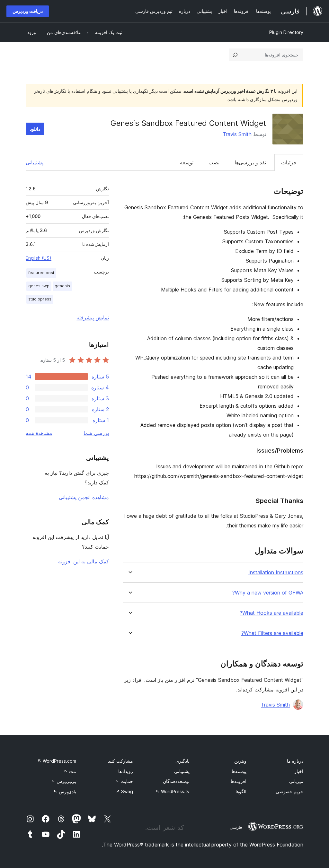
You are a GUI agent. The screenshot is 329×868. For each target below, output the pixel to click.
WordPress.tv (173, 791)
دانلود (35, 129)
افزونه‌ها (238, 781)
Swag (124, 791)
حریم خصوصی (289, 791)
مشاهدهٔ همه (39, 433)
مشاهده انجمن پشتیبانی (84, 497)
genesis (62, 285)
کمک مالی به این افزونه (83, 561)
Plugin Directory (286, 32)
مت (70, 771)
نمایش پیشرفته (92, 317)
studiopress (39, 299)
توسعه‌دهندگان (176, 781)
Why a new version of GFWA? (267, 593)
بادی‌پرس (64, 791)
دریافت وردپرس (28, 11)
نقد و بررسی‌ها (250, 162)
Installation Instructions (275, 572)
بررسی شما (96, 433)
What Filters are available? (272, 633)
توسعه (186, 162)
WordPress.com (56, 761)
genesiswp (38, 285)
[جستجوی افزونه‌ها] (235, 54)
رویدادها (125, 771)
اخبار (298, 771)
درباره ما (295, 761)
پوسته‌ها (239, 771)
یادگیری (182, 761)
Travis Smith (237, 134)
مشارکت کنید (120, 761)
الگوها (241, 791)
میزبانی (296, 781)
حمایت (124, 781)
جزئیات (289, 162)
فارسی (236, 827)
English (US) (38, 258)
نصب (214, 162)
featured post (41, 272)
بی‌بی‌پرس (63, 781)
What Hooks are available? (271, 613)
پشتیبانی (34, 162)
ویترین (240, 761)
